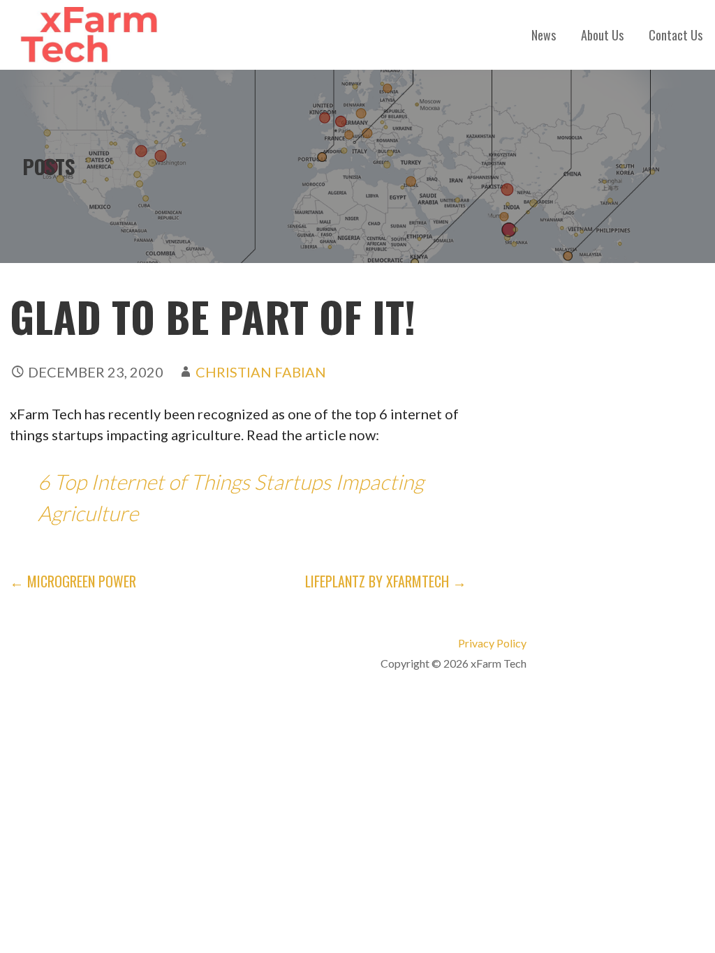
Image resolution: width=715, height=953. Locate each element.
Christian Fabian (261, 371)
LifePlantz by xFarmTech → (385, 581)
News (543, 35)
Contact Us (675, 35)
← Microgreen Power (73, 581)
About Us (602, 35)
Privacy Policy (492, 643)
